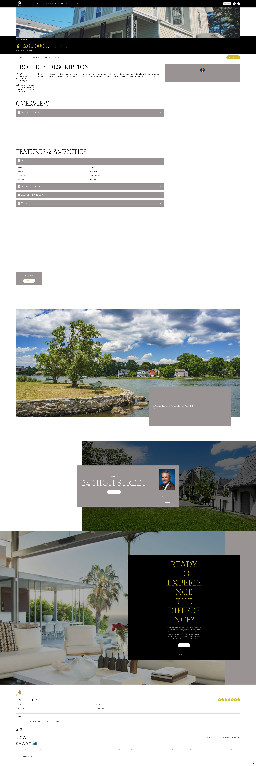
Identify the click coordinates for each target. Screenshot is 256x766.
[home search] (234, 3)
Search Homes (59, 3)
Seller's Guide (46, 721)
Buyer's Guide (37, 721)
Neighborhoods (49, 3)
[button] (233, 57)
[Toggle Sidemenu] (238, 3)
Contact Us (79, 3)
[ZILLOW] (235, 699)
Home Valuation (69, 3)
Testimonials (56, 721)
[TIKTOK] (238, 699)
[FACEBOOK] (219, 699)
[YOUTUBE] (229, 699)
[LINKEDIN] (226, 699)
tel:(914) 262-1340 (20, 707)
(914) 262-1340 (203, 74)
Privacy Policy (236, 737)
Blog (30, 721)
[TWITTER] (232, 699)
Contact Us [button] (76, 717)
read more (155, 408)
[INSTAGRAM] (222, 699)
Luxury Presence (213, 737)
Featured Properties (34, 717)
